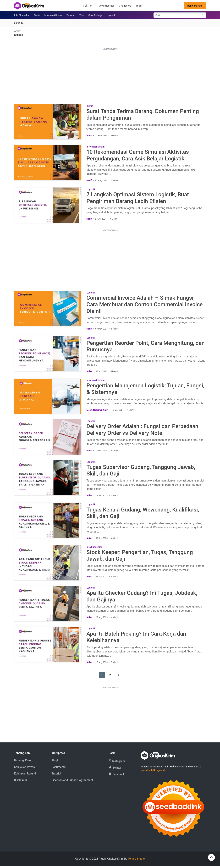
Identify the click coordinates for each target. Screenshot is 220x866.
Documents (58, 767)
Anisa (89, 371)
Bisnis (37, 15)
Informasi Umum (53, 15)
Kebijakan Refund (25, 773)
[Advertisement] (110, 75)
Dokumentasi (106, 5)
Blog (138, 5)
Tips (81, 15)
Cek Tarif (88, 5)
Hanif (89, 135)
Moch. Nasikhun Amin (97, 410)
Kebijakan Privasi (24, 767)
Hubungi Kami (22, 760)
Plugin (55, 760)
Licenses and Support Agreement (72, 780)
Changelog (125, 5)
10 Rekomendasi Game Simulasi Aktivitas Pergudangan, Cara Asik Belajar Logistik (137, 155)
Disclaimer (20, 780)
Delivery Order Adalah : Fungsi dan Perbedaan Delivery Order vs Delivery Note (142, 429)
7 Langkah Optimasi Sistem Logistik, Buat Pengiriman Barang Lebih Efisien (137, 197)
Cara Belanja (95, 15)
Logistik (111, 15)
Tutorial (71, 15)
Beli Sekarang (194, 5)
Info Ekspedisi (21, 15)
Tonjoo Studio (136, 858)
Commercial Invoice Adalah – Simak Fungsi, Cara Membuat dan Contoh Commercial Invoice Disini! (144, 304)
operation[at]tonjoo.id (153, 770)
